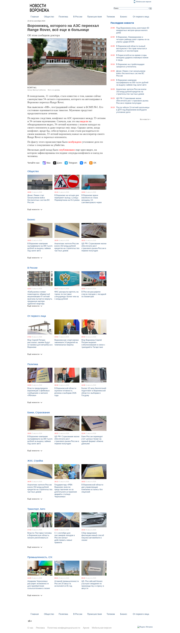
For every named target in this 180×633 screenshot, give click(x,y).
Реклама (40, 628)
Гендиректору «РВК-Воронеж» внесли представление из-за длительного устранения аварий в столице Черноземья (65, 491)
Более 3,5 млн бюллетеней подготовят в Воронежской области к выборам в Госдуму (93, 391)
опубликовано (67, 149)
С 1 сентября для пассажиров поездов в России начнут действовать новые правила (64, 538)
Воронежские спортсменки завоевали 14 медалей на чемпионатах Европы (66, 342)
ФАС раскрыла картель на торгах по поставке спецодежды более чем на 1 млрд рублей (66, 295)
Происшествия (94, 17)
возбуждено (75, 142)
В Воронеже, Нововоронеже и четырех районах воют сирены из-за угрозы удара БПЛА (132, 39)
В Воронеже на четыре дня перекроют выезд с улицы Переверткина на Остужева (66, 197)
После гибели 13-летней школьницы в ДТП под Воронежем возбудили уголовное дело (132, 109)
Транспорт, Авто (36, 509)
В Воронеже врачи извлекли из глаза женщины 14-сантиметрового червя (91, 198)
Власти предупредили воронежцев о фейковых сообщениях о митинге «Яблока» (38, 391)
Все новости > (145, 119)
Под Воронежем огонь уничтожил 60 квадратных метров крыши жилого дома (132, 30)
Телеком (111, 17)
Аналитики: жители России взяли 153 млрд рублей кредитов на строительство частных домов (66, 247)
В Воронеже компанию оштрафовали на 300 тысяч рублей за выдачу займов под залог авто (39, 247)
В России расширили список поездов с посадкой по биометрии (93, 294)
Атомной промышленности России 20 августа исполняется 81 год (66, 583)
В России (77, 17)
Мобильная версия (143, 2)
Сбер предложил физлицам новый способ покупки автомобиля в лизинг (92, 536)
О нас (30, 628)
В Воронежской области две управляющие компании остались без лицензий (92, 488)
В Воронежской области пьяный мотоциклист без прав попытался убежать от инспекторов (131, 48)
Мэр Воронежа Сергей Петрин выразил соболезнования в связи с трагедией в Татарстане (93, 343)
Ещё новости (33, 209)
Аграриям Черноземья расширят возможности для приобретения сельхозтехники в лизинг (38, 584)
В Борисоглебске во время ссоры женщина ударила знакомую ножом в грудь (132, 57)
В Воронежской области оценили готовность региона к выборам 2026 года (65, 391)
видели (84, 121)
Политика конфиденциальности (63, 628)
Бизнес (123, 17)
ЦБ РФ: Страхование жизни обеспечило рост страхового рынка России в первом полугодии (93, 247)
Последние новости (122, 23)
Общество (49, 17)
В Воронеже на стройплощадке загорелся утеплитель (130, 65)
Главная (35, 17)
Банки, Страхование (38, 412)
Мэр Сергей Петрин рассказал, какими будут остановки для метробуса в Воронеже (39, 343)
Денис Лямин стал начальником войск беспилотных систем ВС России (38, 198)
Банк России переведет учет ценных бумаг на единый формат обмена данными (92, 440)
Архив (86, 628)
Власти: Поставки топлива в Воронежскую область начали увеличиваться (39, 535)
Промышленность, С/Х (39, 557)
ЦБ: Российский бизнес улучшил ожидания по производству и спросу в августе (92, 584)
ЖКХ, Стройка (35, 460)
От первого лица (141, 17)
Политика (63, 17)
